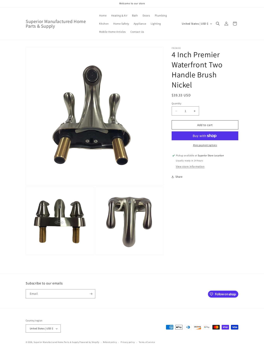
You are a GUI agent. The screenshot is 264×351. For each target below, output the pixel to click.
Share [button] (179, 176)
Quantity (176, 103)
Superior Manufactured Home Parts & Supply (56, 342)
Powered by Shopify (89, 342)
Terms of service (147, 342)
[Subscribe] (91, 293)
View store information (190, 166)
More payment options (205, 145)
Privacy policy (128, 342)
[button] (218, 23)
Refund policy (110, 342)
